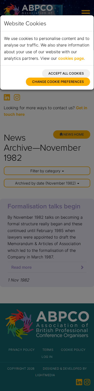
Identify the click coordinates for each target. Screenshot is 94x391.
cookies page (71, 58)
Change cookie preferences (58, 82)
